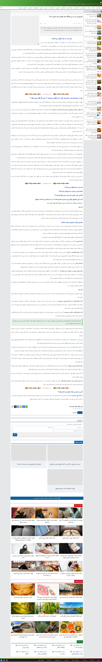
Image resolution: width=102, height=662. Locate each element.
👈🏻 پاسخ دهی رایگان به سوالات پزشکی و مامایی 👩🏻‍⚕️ (47, 498)
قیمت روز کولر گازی (77, 654)
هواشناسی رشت (41, 654)
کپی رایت (66, 660)
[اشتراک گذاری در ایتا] (21, 406)
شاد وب (62, 654)
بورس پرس (25, 647)
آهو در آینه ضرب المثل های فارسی (23, 597)
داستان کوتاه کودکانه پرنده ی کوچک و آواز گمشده (23, 617)
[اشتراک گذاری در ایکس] (15, 406)
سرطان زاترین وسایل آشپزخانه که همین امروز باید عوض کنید (23, 636)
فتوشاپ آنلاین (41, 660)
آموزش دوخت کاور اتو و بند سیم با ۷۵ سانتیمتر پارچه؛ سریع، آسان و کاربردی (47, 598)
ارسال (15, 434)
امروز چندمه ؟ (78, 647)
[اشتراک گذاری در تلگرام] (18, 406)
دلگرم (26, 654)
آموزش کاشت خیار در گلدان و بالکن (47, 616)
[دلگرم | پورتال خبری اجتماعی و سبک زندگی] (100, 3)
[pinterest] (7, 660)
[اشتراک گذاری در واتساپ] (26, 406)
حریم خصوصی (58, 660)
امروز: (100, 4)
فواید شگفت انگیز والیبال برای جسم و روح (71, 597)
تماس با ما (84, 660)
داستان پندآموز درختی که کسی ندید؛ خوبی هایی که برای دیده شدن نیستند (47, 636)
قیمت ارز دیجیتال (41, 647)
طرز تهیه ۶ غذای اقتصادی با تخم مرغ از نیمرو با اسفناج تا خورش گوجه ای (71, 636)
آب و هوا (49, 660)
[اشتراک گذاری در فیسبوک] (23, 406)
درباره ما (92, 660)
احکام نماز (75, 412)
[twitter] (1, 660)
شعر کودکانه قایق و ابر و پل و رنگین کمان (71, 616)
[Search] (1, 7)
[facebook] (4, 660)
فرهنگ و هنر (60, 647)
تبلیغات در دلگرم (75, 660)
